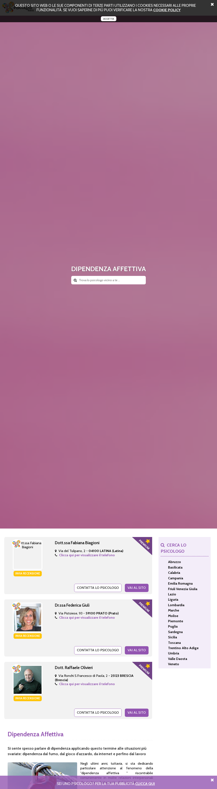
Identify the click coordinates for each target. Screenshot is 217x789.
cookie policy (167, 10)
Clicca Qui (145, 783)
